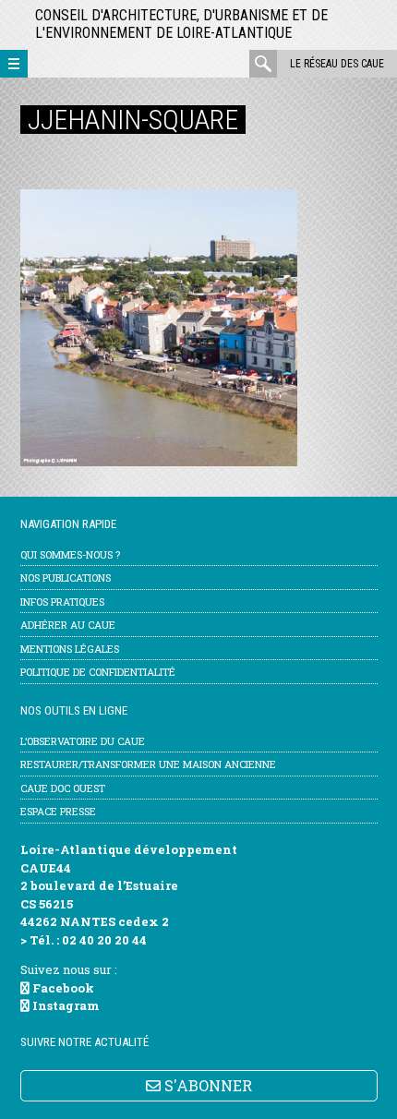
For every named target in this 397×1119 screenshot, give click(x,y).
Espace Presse (58, 811)
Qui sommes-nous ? (70, 554)
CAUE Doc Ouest (62, 788)
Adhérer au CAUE (67, 625)
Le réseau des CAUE (337, 63)
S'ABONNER (206, 1085)
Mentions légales (69, 649)
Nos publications (65, 577)
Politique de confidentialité (97, 672)
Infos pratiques (62, 601)
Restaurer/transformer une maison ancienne (148, 764)
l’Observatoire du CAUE (82, 741)
